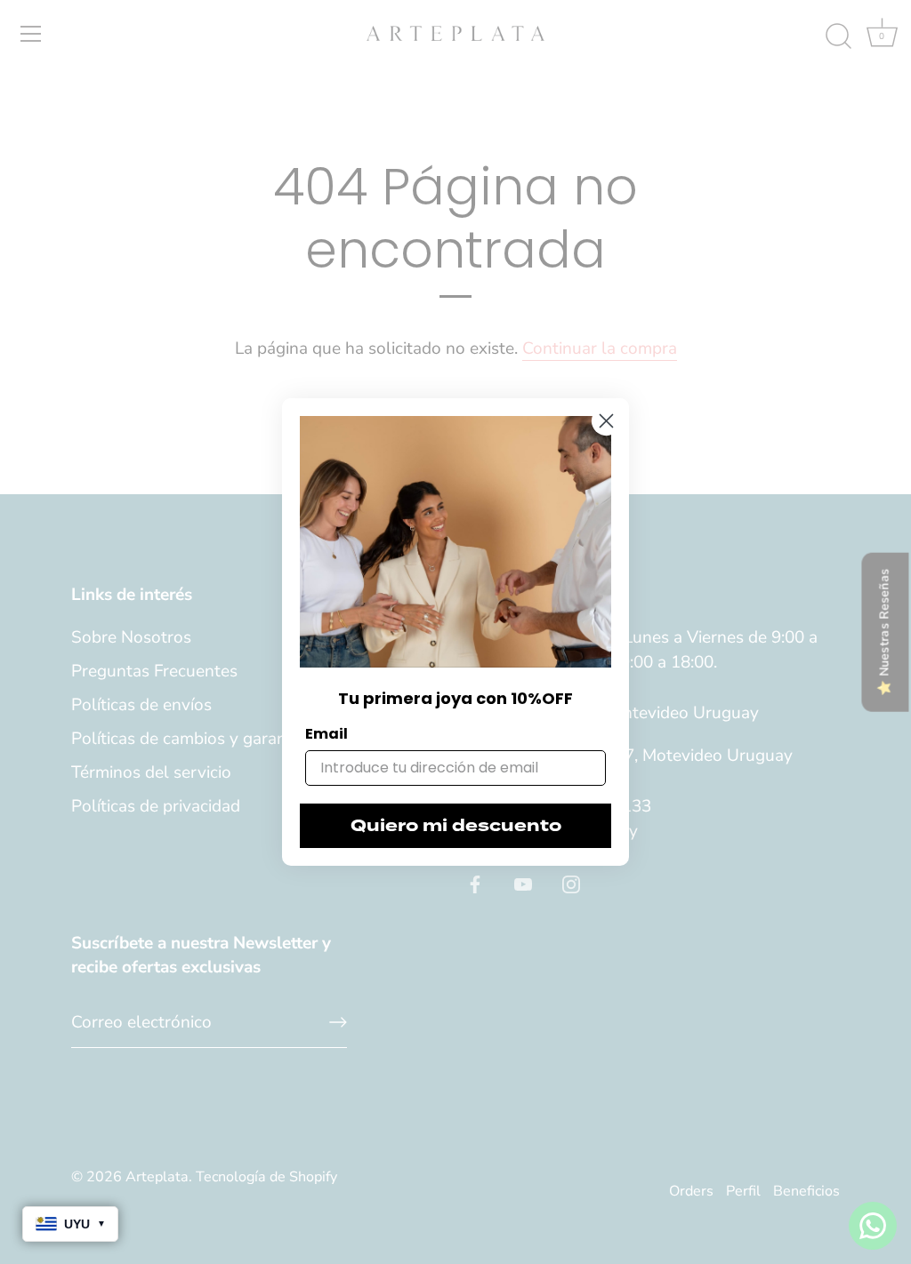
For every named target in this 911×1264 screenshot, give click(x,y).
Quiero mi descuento (456, 825)
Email (326, 734)
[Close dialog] (606, 420)
